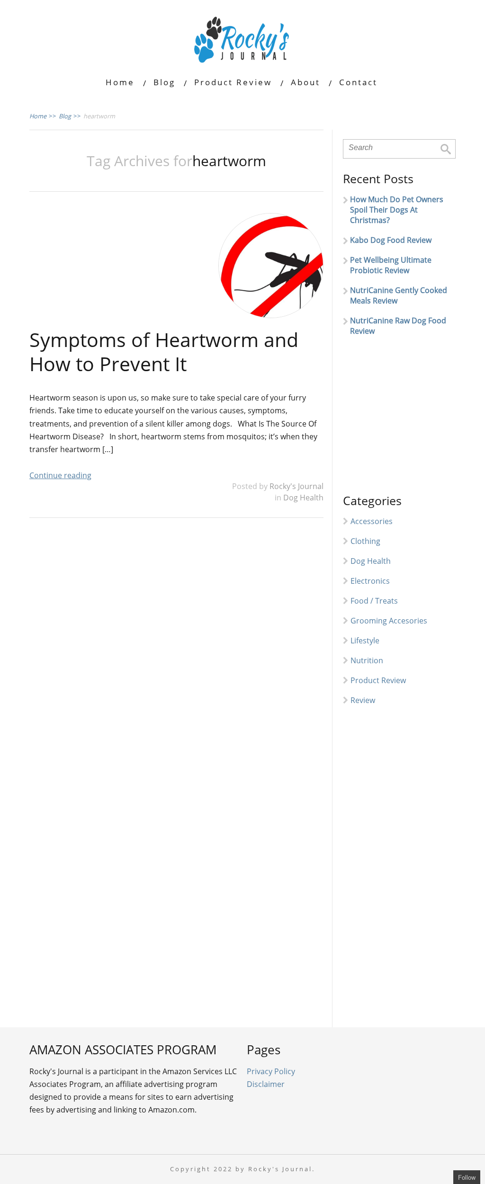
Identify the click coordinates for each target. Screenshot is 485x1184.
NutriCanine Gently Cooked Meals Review (398, 295)
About (305, 82)
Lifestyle (364, 640)
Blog (164, 82)
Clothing (365, 541)
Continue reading (60, 475)
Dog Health (303, 497)
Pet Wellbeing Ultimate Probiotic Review (390, 265)
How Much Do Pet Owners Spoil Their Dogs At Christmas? (396, 209)
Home (120, 82)
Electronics (370, 581)
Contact (358, 82)
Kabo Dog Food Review (390, 240)
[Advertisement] (414, 419)
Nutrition (366, 660)
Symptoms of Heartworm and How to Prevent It (163, 351)
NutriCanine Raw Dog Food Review (398, 325)
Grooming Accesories (388, 620)
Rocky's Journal (296, 486)
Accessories (371, 521)
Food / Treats (374, 601)
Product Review (233, 82)
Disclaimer (266, 1084)
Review (362, 700)
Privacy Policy (271, 1071)
